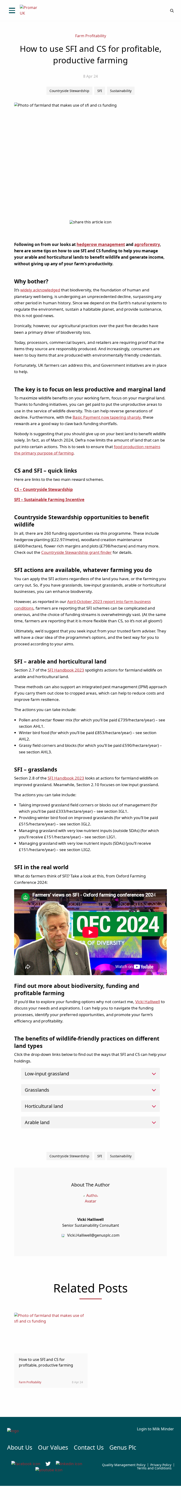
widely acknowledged (40, 290)
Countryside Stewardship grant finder (76, 552)
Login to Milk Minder (155, 1429)
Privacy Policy (160, 1465)
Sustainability (121, 90)
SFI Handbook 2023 (66, 670)
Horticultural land (44, 1106)
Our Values (53, 1447)
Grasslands (37, 1090)
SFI (99, 90)
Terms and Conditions (154, 1468)
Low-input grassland (47, 1073)
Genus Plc (122, 1447)
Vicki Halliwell (147, 1001)
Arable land (37, 1122)
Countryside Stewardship (69, 90)
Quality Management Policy (123, 1465)
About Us (19, 1447)
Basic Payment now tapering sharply (107, 417)
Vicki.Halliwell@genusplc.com (93, 1235)
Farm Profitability (90, 35)
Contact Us (89, 1447)
